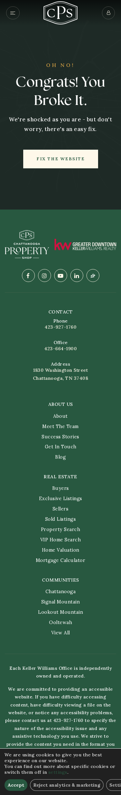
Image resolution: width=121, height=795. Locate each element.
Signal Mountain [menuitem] (60, 602)
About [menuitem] (60, 416)
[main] (60, 105)
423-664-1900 (60, 348)
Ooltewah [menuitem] (60, 622)
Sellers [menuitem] (61, 509)
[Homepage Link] (60, 12)
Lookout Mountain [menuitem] (60, 612)
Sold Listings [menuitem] (60, 519)
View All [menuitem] (60, 633)
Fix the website (60, 159)
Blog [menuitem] (60, 457)
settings (57, 772)
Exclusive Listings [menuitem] (60, 498)
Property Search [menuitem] (60, 529)
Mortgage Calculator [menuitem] (61, 560)
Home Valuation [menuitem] (60, 550)
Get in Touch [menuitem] (60, 447)
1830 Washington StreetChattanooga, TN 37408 (60, 374)
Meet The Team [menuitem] (60, 426)
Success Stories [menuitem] (60, 437)
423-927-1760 (60, 327)
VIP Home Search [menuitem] (60, 540)
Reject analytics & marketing (66, 785)
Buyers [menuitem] (60, 488)
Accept (16, 785)
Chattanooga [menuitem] (60, 591)
